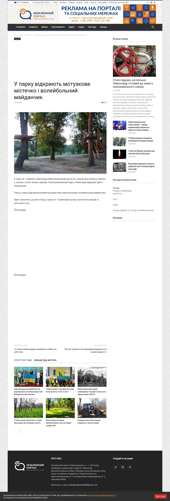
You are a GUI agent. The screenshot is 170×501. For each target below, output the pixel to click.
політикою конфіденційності (101, 495)
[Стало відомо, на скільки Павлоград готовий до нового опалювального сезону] (134, 61)
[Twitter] (154, 2)
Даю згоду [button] (160, 496)
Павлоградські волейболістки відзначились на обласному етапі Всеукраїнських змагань (28, 391)
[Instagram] (151, 2)
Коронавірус (58, 27)
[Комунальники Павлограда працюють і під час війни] (92, 408)
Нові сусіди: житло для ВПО (119, 2)
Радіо (56, 2)
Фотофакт (63, 2)
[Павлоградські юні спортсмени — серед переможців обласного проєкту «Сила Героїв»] (119, 125)
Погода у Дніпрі (120, 210)
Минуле (93, 2)
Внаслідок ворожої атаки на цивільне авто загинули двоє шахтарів (141, 166)
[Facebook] (147, 2)
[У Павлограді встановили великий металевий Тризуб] (119, 141)
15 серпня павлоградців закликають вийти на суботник (35, 350)
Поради (71, 2)
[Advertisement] (60, 60)
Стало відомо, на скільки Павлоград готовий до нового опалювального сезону (133, 83)
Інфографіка (102, 2)
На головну (18, 35)
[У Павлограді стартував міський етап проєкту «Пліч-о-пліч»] (60, 377)
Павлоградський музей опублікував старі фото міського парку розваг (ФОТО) (92, 391)
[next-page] (20, 431)
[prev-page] (15, 431)
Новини (33, 27)
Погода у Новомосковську (142, 210)
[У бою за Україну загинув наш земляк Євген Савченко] (119, 154)
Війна (44, 27)
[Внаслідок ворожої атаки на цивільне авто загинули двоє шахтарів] (119, 167)
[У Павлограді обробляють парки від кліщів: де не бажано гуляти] (28, 408)
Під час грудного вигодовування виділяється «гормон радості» (85, 350)
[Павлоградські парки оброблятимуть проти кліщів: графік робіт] (60, 408)
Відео (72, 27)
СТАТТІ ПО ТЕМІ (22, 360)
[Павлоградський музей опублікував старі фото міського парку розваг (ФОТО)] (92, 377)
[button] (153, 27)
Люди (86, 2)
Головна (20, 27)
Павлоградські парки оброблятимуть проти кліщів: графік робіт (58, 423)
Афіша (103, 27)
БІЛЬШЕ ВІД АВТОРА (45, 360)
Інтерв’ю (79, 2)
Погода (92, 27)
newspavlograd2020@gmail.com (83, 485)
